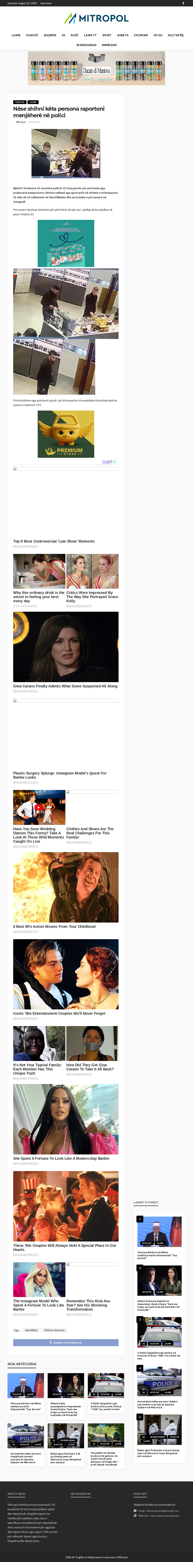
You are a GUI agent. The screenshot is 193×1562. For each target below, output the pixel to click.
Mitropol (20, 122)
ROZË (74, 35)
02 (63, 35)
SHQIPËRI (50, 35)
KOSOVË (32, 35)
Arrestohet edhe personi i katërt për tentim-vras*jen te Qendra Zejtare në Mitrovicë (25, 1458)
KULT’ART (175, 35)
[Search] (182, 35)
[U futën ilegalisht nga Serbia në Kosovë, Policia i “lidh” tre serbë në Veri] (106, 1385)
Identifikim (31, 1330)
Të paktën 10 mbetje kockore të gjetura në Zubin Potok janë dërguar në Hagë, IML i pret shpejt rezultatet (104, 1459)
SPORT (107, 35)
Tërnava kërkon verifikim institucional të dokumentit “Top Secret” (25, 1406)
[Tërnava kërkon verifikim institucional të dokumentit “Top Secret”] (26, 1385)
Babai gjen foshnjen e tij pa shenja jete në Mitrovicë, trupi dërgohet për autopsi (66, 1458)
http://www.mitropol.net (164, 1515)
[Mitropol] (96, 18)
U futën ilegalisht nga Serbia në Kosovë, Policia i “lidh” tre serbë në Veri (106, 1406)
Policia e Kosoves (54, 1330)
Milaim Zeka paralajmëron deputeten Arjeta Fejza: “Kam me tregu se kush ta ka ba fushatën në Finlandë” (66, 1409)
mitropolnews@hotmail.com (162, 1510)
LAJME (16, 35)
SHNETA (123, 35)
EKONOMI (141, 35)
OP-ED (157, 35)
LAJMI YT (90, 35)
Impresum (45, 3)
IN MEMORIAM (86, 45)
